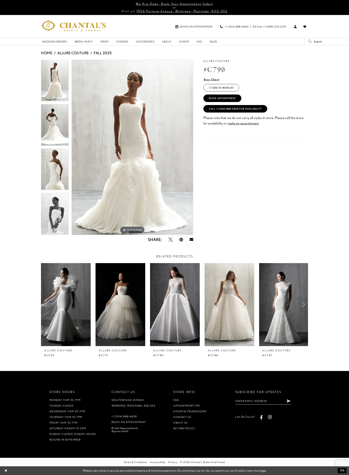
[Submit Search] (308, 41)
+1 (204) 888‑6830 (124, 416)
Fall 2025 (103, 53)
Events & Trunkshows (189, 411)
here (263, 470)
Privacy (172, 462)
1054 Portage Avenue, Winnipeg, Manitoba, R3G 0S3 (182, 11)
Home (46, 53)
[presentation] (66, 304)
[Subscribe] (288, 401)
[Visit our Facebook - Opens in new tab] (261, 417)
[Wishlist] (305, 26)
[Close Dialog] (5, 470)
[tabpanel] (55, 82)
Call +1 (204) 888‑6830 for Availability (235, 108)
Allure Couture (73, 53)
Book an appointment (128, 422)
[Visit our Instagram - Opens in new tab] (270, 417)
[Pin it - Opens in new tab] (181, 239)
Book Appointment (222, 98)
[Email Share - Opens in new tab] (191, 239)
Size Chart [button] (212, 79)
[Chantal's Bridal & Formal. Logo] (73, 25)
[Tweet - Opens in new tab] (170, 239)
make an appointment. (243, 123)
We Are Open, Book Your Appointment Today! (174, 4)
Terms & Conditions (135, 462)
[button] (295, 26)
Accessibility (158, 462)
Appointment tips (186, 405)
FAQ (176, 400)
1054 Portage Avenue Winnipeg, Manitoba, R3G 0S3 (133, 402)
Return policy (184, 428)
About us (180, 422)
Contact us (182, 417)
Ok (342, 470)
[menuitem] (194, 26)
